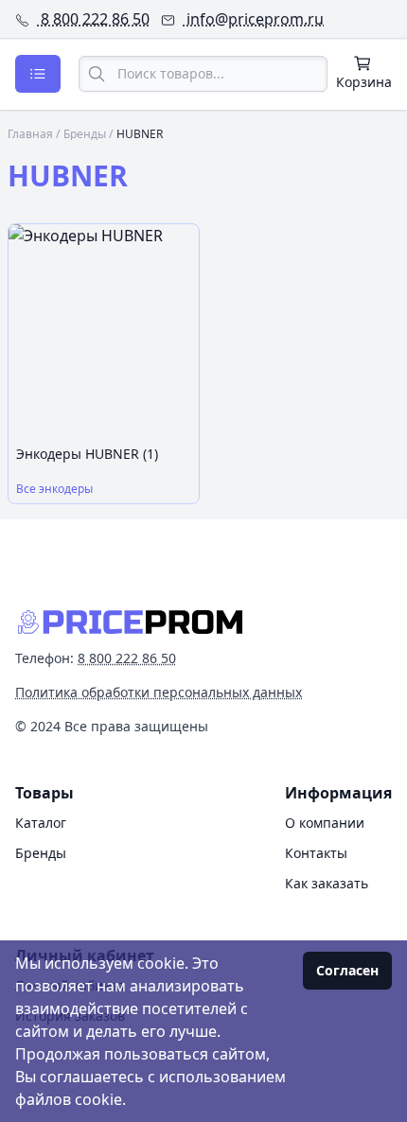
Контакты (316, 853)
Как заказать (326, 883)
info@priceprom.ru (253, 19)
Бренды (84, 134)
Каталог (40, 823)
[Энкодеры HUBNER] (104, 331)
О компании (324, 823)
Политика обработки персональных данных (158, 692)
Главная (30, 134)
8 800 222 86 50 (93, 19)
